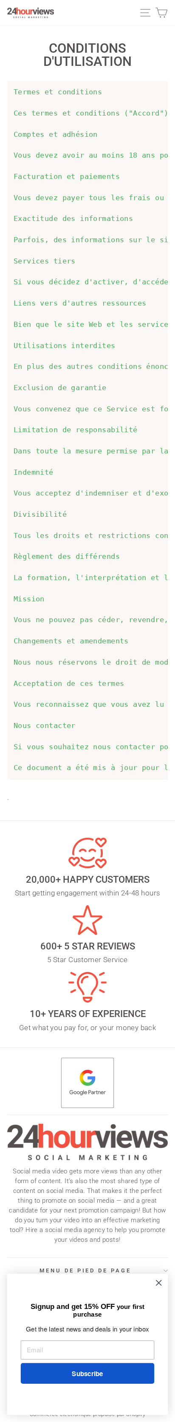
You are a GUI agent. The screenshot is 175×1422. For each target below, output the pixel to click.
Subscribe (87, 1373)
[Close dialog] (158, 1283)
